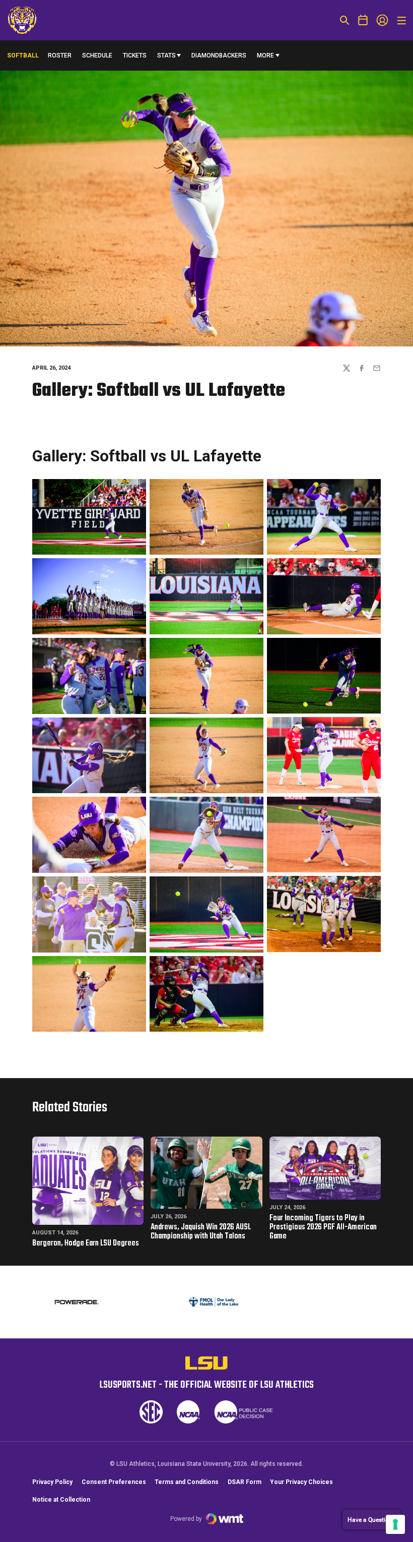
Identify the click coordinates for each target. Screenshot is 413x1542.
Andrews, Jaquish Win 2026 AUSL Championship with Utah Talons (201, 1232)
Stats (166, 55)
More (265, 55)
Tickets (135, 55)
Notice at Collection (61, 1499)
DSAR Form (244, 1482)
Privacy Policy (52, 1482)
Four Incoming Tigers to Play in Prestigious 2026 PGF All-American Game (323, 1227)
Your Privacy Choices (301, 1482)
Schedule (97, 55)
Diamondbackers (218, 55)
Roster (60, 55)
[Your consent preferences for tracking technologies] (395, 1524)
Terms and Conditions (187, 1482)
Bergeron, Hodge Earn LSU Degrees (85, 1243)
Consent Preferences (114, 1482)
